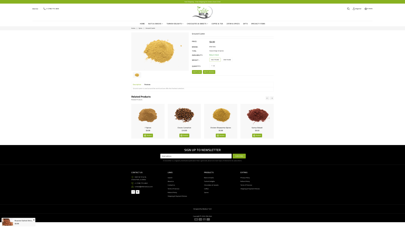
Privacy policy (245, 177)
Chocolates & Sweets (196, 23)
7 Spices (148, 127)
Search (170, 177)
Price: (194, 41)
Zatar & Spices (233, 23)
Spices (206, 192)
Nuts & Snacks (154, 23)
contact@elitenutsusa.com (144, 186)
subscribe (239, 156)
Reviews (147, 84)
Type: (194, 51)
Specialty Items (258, 23)
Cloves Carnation (184, 127)
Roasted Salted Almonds (25, 220)
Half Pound (215, 59)
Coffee (206, 188)
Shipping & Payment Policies (177, 196)
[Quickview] (150, 116)
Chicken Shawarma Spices (220, 127)
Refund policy (172, 192)
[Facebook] (133, 192)
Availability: (197, 55)
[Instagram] (137, 192)
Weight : (195, 60)
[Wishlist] (146, 116)
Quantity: (196, 66)
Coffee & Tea (217, 23)
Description (137, 84)
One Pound (227, 59)
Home (142, 23)
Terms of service (246, 185)
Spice (140, 28)
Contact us (171, 185)
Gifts (245, 23)
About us (171, 181)
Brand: (195, 46)
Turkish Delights (174, 23)
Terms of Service (173, 188)
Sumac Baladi (257, 127)
